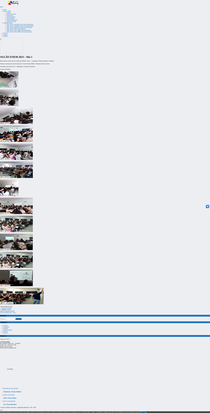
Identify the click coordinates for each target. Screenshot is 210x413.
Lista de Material (11, 17)
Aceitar (143, 412)
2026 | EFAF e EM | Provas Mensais (16, 28)
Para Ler (5, 34)
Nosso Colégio (7, 11)
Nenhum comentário (6, 308)
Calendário (6, 327)
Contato (9, 12)
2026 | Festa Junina (9, 398)
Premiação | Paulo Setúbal (12, 391)
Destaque (5, 328)
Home (4, 9)
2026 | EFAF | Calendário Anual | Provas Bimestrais (20, 25)
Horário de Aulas (7, 330)
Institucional (10, 15)
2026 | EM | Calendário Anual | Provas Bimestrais (19, 27)
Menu (1, 6)
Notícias (5, 33)
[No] (146, 412)
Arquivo (5, 325)
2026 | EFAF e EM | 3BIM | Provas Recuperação (19, 31)
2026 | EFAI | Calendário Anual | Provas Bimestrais (20, 24)
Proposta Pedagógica (12, 20)
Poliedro (5, 36)
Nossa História (10, 18)
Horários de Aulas (11, 14)
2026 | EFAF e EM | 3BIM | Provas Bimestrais (19, 30)
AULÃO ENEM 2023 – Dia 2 (8, 312)
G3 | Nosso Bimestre (10, 404)
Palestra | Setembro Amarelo (7, 311)
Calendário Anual (7, 23)
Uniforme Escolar (11, 21)
